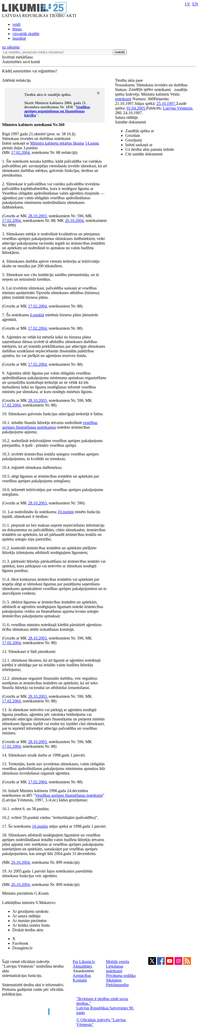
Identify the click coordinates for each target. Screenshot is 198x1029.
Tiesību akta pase (129, 80)
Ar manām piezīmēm (29, 920)
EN (195, 4)
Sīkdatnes (114, 980)
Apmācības (82, 975)
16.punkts (40, 826)
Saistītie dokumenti (130, 122)
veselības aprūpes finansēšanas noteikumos (49, 424)
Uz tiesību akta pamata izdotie (149, 149)
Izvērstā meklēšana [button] (17, 57)
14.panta (92, 143)
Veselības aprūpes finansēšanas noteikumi (69, 795)
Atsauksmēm (83, 971)
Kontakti (80, 980)
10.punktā (65, 512)
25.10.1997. (166, 103)
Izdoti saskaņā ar (138, 145)
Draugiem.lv (22, 948)
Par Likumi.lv (84, 961)
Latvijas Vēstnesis (177, 108)
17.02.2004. (21, 152)
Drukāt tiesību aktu (27, 930)
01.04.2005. (136, 108)
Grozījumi (133, 140)
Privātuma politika (121, 975)
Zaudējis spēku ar (139, 131)
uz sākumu (11, 47)
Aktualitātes (82, 966)
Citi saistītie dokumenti (143, 154)
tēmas (17, 29)
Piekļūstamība (117, 985)
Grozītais (132, 135)
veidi (16, 24)
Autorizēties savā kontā (21, 62)
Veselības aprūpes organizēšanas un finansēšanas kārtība (57, 111)
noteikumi (123, 99)
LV (187, 4)
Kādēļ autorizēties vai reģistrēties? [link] (29, 71)
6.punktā (37, 315)
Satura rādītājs (126, 117)
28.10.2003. (38, 216)
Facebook (20, 943)
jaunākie (19, 38)
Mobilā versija (117, 961)
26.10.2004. (75, 220)
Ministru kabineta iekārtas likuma (57, 143)
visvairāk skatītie (25, 33)
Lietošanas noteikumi (114, 968)
